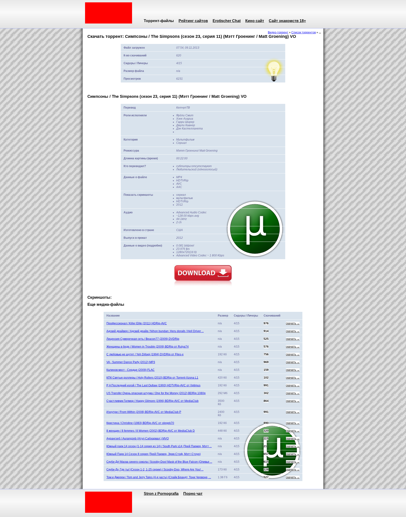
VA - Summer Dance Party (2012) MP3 (130, 362)
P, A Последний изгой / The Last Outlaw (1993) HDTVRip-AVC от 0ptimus (153, 385)
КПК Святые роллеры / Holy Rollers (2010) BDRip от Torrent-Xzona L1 (152, 377)
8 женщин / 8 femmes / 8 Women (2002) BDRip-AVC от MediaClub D (150, 430)
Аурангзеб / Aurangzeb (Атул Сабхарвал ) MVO (137, 438)
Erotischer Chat (227, 21)
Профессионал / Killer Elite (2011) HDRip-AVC (136, 323)
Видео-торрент (278, 32)
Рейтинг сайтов (193, 21)
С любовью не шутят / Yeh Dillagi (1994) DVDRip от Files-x (144, 354)
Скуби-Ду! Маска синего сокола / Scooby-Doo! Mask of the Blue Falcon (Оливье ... (159, 461)
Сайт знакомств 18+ (287, 21)
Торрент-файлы (159, 21)
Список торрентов (303, 32)
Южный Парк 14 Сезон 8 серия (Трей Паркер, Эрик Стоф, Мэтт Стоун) (153, 454)
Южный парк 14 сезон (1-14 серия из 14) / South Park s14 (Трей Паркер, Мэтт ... (159, 446)
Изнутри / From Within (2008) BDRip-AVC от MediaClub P (143, 412)
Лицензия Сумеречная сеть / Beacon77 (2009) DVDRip (142, 339)
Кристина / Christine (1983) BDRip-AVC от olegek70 (140, 423)
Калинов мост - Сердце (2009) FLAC (130, 370)
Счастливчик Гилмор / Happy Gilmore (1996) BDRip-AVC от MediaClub (152, 401)
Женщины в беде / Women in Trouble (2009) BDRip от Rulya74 (147, 346)
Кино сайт (254, 21)
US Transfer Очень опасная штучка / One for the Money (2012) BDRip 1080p (156, 393)
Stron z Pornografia (161, 494)
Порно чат (193, 494)
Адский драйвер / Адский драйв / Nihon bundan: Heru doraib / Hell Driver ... (155, 331)
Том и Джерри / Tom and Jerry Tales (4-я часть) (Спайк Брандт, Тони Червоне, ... (158, 477)
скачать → (293, 323)
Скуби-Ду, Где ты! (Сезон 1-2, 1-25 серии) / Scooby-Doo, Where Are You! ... (154, 469)
